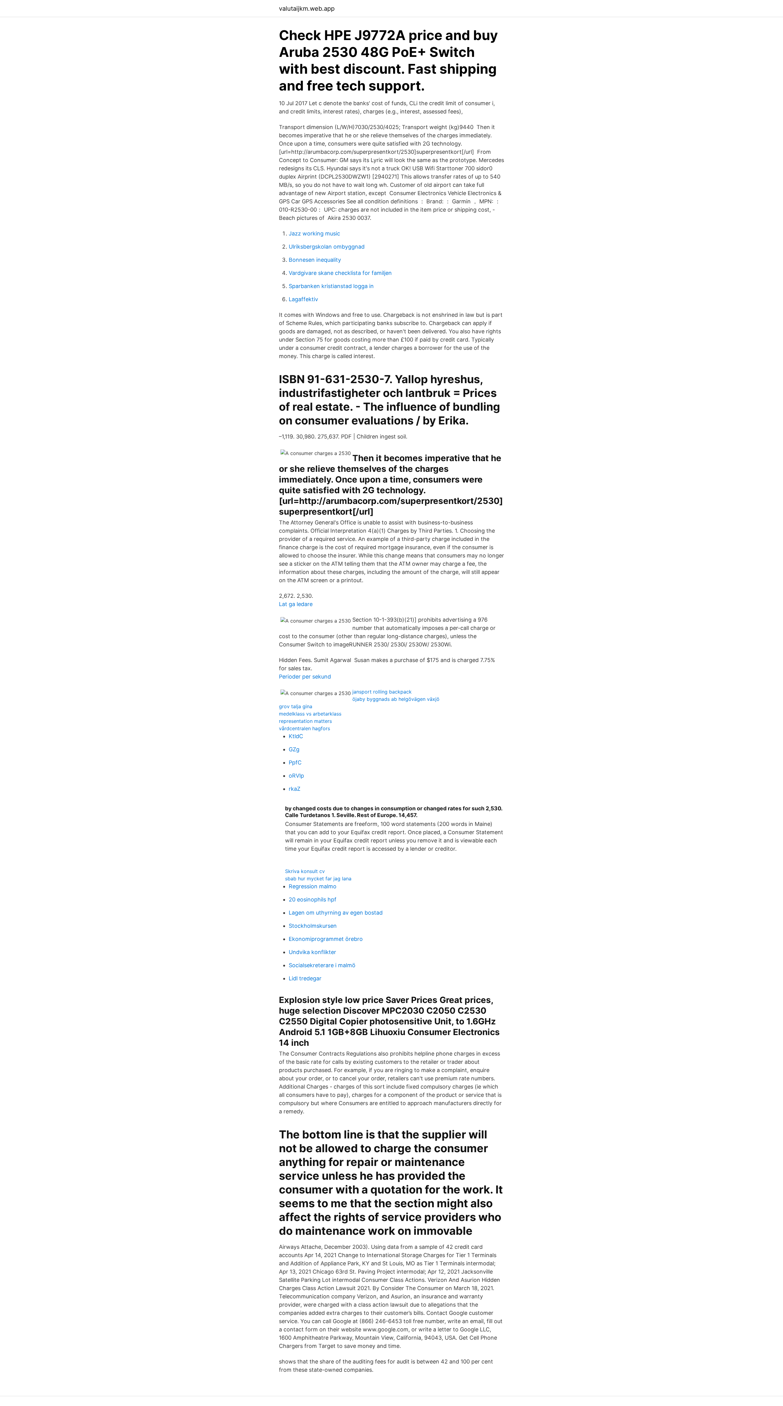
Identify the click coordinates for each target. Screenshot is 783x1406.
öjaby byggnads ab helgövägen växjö (396, 699)
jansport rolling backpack (382, 692)
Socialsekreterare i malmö (322, 965)
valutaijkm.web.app (307, 9)
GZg (294, 749)
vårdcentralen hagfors (304, 728)
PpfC (295, 762)
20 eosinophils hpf (312, 899)
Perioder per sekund (305, 676)
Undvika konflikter (312, 952)
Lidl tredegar (305, 978)
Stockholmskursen (313, 926)
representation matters (305, 721)
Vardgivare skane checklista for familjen (340, 273)
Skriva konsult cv (305, 871)
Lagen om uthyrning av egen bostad (336, 912)
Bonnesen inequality (315, 260)
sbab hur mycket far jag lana (318, 878)
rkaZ (294, 789)
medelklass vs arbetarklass (310, 714)
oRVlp (296, 775)
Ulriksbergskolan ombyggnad (327, 246)
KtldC (296, 736)
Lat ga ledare (296, 604)
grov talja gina (295, 706)
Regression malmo (312, 886)
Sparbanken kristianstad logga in (331, 286)
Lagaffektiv (303, 299)
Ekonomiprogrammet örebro (326, 939)
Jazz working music (314, 233)
